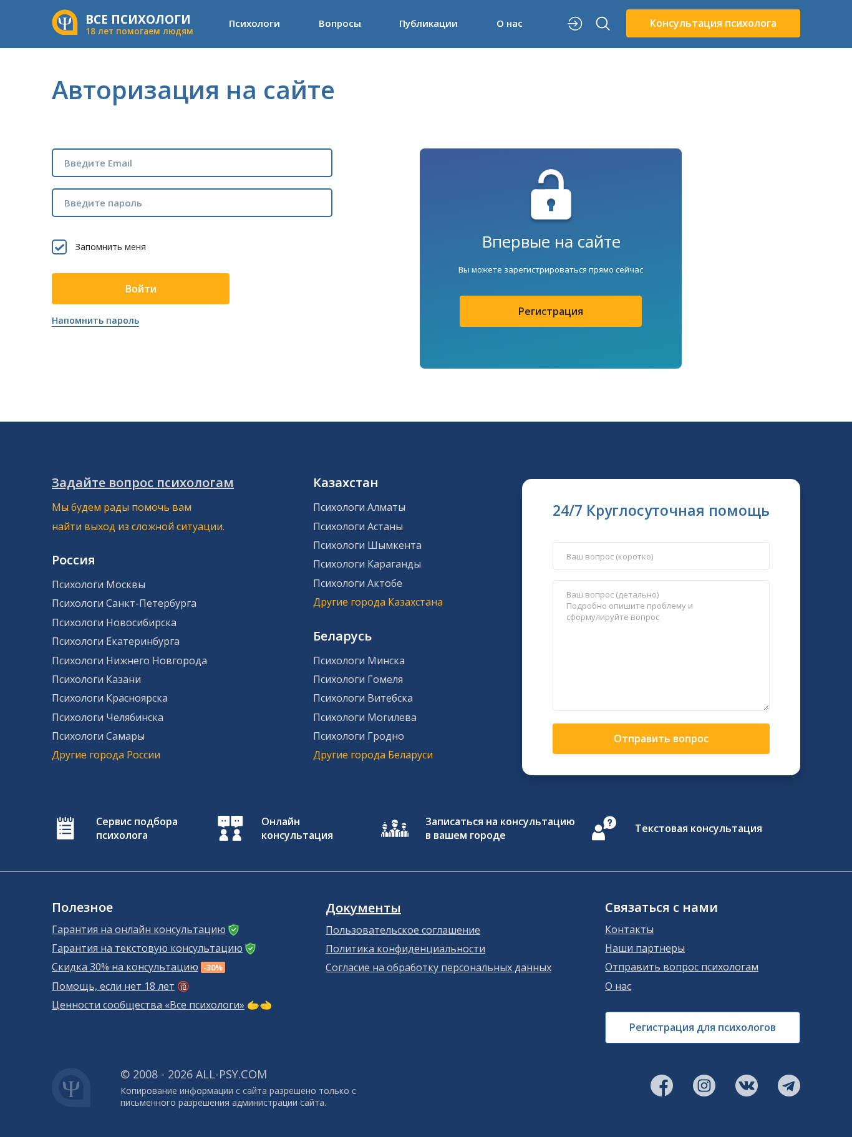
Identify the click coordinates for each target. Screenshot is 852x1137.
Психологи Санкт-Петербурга (124, 603)
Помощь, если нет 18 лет (113, 986)
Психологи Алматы (359, 507)
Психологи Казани (96, 679)
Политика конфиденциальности (405, 949)
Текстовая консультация (698, 828)
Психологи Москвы (98, 584)
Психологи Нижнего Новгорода (129, 660)
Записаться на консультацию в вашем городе (500, 828)
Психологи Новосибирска (114, 622)
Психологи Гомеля (358, 679)
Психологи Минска (359, 660)
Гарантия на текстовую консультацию (147, 948)
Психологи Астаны (358, 526)
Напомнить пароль (95, 320)
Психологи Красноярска (110, 698)
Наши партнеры (645, 948)
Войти (141, 289)
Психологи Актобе (357, 583)
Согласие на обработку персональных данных (438, 967)
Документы (363, 908)
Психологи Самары (98, 736)
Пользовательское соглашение (403, 930)
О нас (618, 986)
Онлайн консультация (297, 828)
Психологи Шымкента (367, 545)
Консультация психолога (713, 23)
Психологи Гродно (358, 736)
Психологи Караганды (367, 564)
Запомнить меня (110, 247)
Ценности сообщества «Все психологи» (148, 1005)
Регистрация (550, 311)
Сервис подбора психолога (137, 828)
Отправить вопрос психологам (681, 967)
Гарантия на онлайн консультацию (139, 929)
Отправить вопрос (661, 738)
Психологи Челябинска (107, 717)
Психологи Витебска (363, 698)
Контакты (629, 929)
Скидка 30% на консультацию (125, 967)
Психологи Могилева (365, 717)
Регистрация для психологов (702, 1027)
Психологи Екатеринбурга (116, 641)
